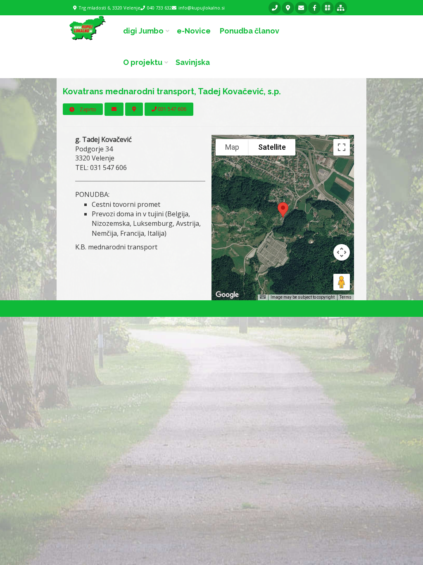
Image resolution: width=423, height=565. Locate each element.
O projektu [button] (142, 62)
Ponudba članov (249, 30)
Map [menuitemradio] (232, 147)
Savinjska (193, 62)
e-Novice (194, 30)
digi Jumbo (143, 30)
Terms (346, 297)
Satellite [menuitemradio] (272, 147)
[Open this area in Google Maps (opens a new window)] (227, 295)
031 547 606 (171, 109)
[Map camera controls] (341, 252)
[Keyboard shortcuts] (263, 297)
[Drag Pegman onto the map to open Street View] (341, 282)
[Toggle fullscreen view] (341, 147)
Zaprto (87, 109)
